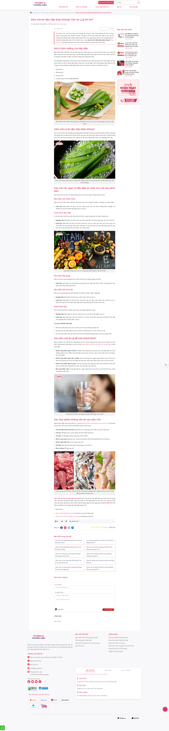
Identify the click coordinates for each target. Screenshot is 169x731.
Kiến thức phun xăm (56, 13)
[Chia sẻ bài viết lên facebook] (61, 527)
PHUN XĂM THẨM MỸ (102, 7)
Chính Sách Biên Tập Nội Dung (118, 640)
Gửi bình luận (108, 609)
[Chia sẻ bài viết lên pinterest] (65, 527)
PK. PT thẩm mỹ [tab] (126, 670)
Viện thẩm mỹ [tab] (90, 670)
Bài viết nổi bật (81, 634)
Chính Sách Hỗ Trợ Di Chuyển (117, 648)
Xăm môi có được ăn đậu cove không (68, 516)
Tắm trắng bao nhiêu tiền (83, 640)
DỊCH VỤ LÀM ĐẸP (81, 7)
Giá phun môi (79, 646)
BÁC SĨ (119, 7)
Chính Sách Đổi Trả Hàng (116, 643)
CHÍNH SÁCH (113, 634)
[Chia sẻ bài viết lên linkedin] (72, 527)
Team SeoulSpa (61, 24)
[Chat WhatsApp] (2, 730)
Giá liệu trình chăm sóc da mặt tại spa (87, 643)
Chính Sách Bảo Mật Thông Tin (118, 637)
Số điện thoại (59, 592)
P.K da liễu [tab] (108, 670)
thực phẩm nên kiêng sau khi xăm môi (96, 423)
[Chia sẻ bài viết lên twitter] (69, 527)
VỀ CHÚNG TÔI (63, 7)
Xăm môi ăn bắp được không (65, 513)
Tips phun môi (69, 13)
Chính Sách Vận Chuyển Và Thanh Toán (121, 646)
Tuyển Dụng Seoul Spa (115, 651)
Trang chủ (35, 13)
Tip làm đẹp (44, 13)
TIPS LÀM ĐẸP (133, 7)
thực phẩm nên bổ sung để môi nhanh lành (96, 344)
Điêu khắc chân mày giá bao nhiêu (86, 637)
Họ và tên (58, 584)
